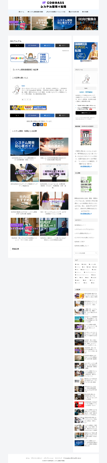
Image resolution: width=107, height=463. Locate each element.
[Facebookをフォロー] (28, 99)
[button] (62, 45)
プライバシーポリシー (36, 458)
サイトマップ (58, 458)
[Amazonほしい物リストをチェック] (30, 99)
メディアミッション (49, 458)
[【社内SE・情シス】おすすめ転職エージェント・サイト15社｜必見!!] (20, 24)
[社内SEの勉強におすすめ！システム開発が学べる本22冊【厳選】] (42, 24)
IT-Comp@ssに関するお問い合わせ (72, 458)
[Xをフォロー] (25, 99)
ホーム (27, 458)
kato (23, 86)
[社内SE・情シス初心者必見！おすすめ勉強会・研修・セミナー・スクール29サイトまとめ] (87, 24)
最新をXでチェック (86, 113)
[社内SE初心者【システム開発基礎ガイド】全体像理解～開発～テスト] (65, 24)
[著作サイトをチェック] (23, 99)
